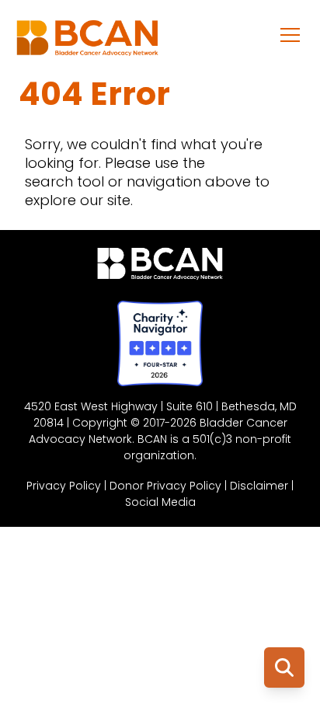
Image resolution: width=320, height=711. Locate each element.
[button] (290, 34)
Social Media (160, 502)
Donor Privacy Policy (165, 485)
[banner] (87, 42)
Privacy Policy (63, 485)
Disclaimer (259, 485)
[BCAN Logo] (160, 267)
